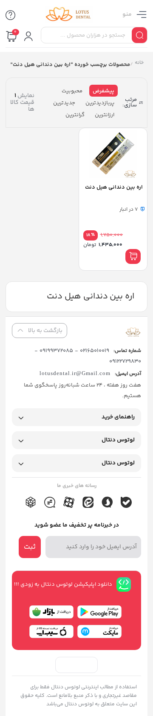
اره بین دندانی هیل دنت (114, 187)
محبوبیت (72, 91)
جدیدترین (64, 103)
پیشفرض (103, 91)
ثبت (30, 547)
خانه (138, 63)
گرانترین (75, 115)
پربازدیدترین (99, 103)
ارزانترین (104, 115)
